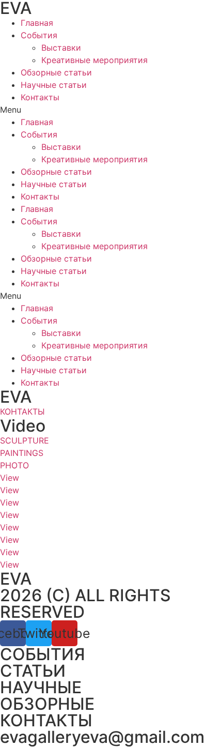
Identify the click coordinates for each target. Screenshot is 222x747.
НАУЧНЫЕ (41, 687)
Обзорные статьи (56, 72)
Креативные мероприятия (94, 60)
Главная (37, 23)
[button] (111, 109)
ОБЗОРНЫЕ (47, 704)
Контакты (40, 97)
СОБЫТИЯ (42, 654)
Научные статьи (54, 85)
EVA (15, 397)
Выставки (61, 47)
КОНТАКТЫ (46, 720)
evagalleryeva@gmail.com (102, 737)
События (39, 35)
